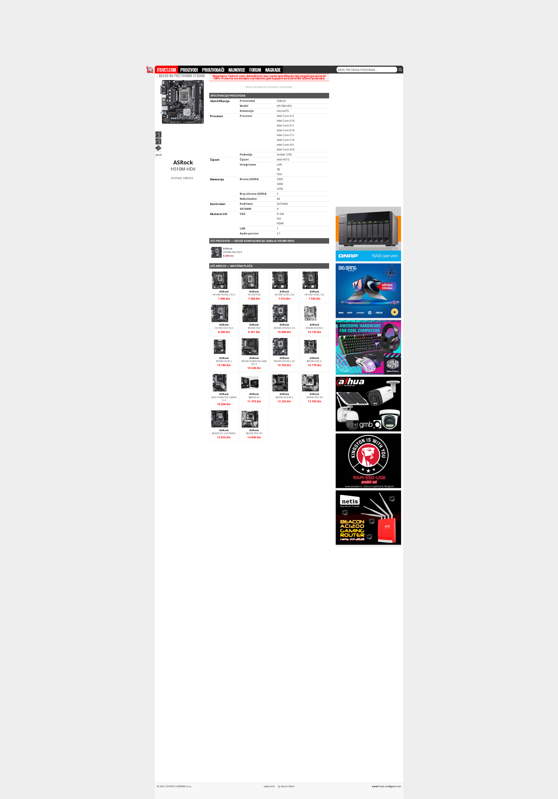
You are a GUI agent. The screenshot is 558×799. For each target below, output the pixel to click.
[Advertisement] (279, 32)
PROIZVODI (189, 70)
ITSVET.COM (166, 70)
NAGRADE (273, 70)
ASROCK (188, 178)
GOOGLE (176, 178)
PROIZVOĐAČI (213, 70)
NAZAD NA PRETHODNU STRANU (181, 75)
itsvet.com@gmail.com (390, 786)
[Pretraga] (400, 69)
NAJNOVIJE (236, 70)
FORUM (255, 70)
